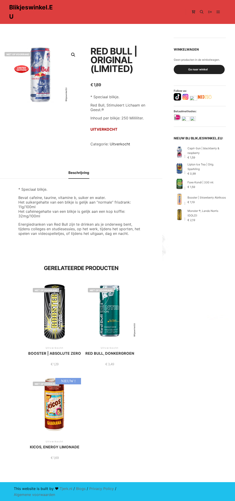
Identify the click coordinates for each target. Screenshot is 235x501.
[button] (73, 55)
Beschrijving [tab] (78, 172)
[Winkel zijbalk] (193, 12)
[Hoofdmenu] (218, 12)
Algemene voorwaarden (34, 494)
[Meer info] (210, 12)
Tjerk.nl (66, 488)
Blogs (81, 488)
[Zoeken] (202, 12)
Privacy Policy (101, 488)
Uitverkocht (120, 144)
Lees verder (54, 317)
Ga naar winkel (198, 69)
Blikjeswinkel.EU (31, 12)
